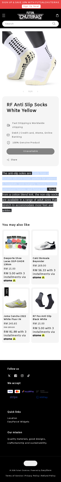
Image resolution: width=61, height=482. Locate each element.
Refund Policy (48, 476)
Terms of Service (14, 476)
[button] (3, 15)
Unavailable (30, 151)
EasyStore (46, 470)
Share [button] (14, 160)
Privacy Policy (32, 476)
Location (12, 418)
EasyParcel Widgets (18, 422)
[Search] (54, 24)
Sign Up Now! (31, 6)
